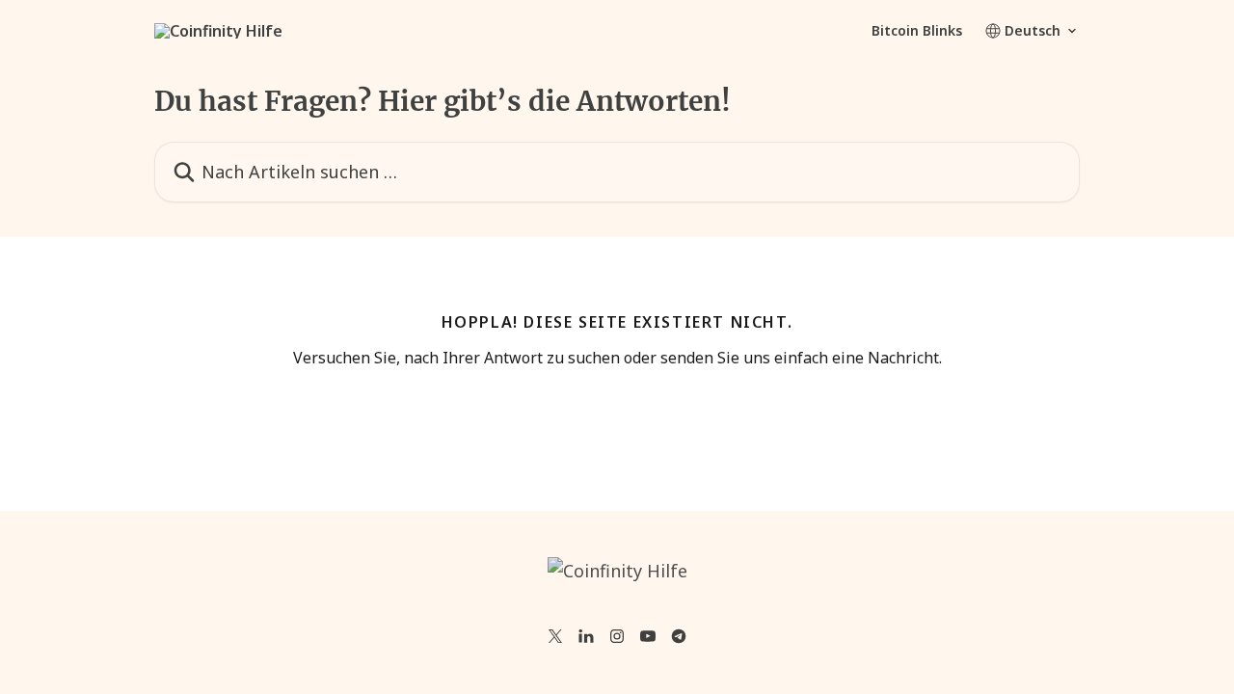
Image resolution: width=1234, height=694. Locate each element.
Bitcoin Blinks (917, 31)
